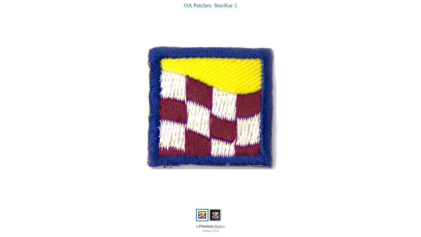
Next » (220, 226)
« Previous (204, 226)
